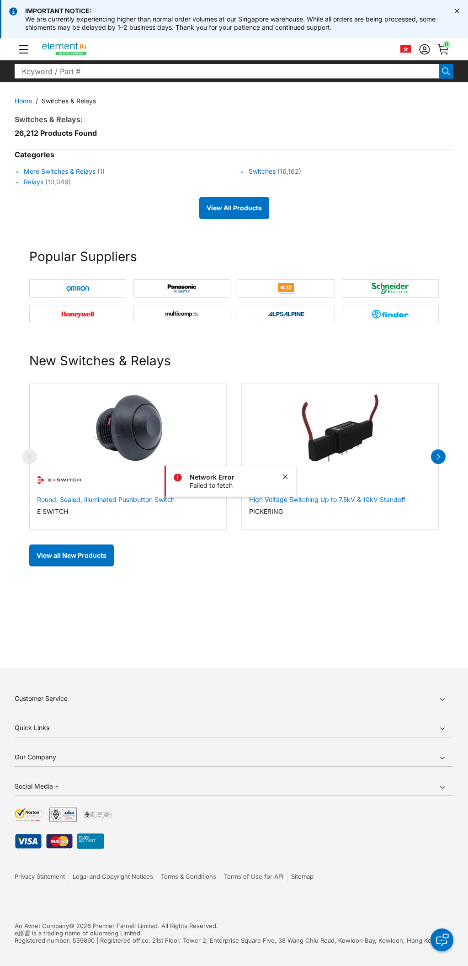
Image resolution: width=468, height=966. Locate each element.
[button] (23, 49)
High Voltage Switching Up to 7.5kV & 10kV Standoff (327, 499)
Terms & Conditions (188, 876)
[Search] (446, 71)
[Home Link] (82, 49)
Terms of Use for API (253, 876)
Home (23, 101)
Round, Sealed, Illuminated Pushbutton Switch (106, 499)
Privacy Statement (40, 876)
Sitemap (302, 876)
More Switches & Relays (60, 171)
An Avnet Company (42, 925)
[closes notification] (457, 11)
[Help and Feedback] (442, 940)
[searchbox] (227, 71)
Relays (33, 182)
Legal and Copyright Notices (113, 876)
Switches (262, 171)
